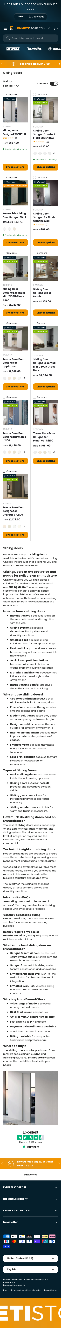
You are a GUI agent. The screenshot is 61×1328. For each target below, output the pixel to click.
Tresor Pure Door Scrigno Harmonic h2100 (14, 436)
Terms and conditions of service (26, 1290)
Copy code (38, 16)
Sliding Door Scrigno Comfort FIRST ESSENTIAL (44, 134)
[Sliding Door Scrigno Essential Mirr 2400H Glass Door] (46, 338)
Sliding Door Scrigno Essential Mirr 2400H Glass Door (44, 365)
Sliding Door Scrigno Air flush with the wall (44, 217)
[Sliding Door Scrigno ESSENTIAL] (15, 109)
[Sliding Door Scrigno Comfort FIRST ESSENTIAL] (46, 110)
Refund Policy (50, 1290)
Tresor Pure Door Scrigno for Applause (14, 363)
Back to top (30, 1174)
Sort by (7, 81)
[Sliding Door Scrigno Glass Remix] (46, 268)
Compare (42, 83)
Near (5, 1290)
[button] (55, 28)
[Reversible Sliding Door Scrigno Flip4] (15, 192)
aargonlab (21, 1285)
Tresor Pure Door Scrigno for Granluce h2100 (14, 511)
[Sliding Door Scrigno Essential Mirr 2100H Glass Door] (15, 268)
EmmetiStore (16, 1279)
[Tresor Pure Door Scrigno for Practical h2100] (46, 412)
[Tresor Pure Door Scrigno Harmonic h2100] (15, 412)
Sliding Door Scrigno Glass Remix (42, 292)
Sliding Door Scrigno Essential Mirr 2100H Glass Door (14, 294)
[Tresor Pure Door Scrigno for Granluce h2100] (15, 486)
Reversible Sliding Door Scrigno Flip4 (14, 215)
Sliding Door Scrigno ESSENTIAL (15, 132)
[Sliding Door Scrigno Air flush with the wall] (46, 193)
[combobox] (30, 38)
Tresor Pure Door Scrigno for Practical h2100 (44, 437)
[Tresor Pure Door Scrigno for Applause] (15, 338)
